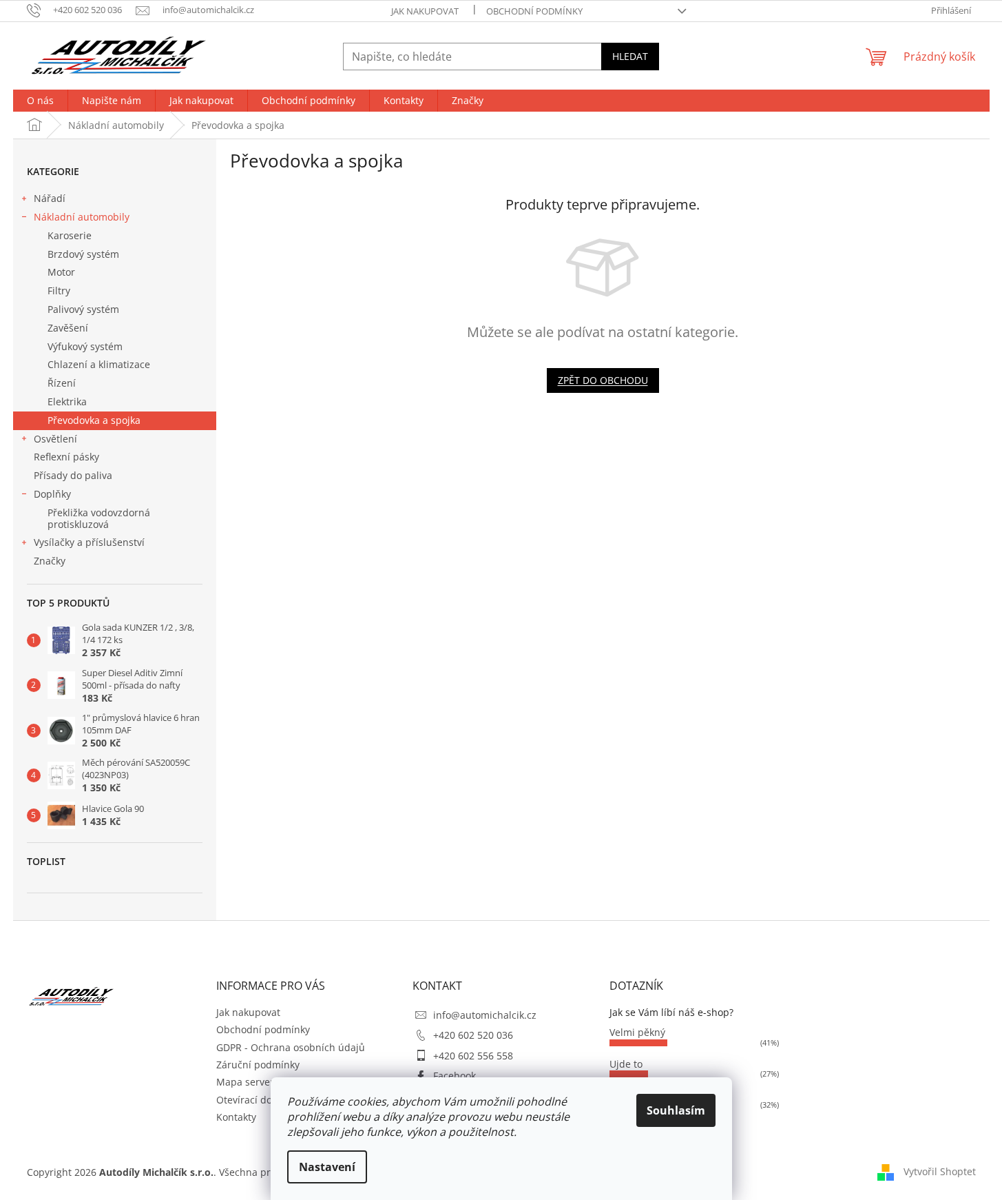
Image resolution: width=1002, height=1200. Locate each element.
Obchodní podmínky (534, 11)
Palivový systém (83, 309)
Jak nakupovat (425, 11)
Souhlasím (676, 1110)
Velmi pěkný (637, 1032)
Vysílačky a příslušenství (89, 542)
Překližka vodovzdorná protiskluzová (99, 518)
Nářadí (49, 198)
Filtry (59, 290)
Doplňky (52, 493)
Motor (61, 271)
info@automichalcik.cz (484, 1014)
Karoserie (70, 235)
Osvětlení (55, 438)
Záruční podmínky (258, 1064)
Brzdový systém (83, 254)
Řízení (62, 382)
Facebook (454, 1075)
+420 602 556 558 (473, 1055)
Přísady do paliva (73, 475)
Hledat (630, 56)
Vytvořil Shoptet (940, 1171)
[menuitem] (40, 101)
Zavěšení (68, 327)
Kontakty (236, 1116)
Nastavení (327, 1166)
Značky (49, 560)
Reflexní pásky (66, 456)
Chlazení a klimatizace (99, 364)
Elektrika (67, 401)
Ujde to (626, 1063)
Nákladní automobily (81, 216)
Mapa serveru (248, 1081)
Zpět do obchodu (603, 380)
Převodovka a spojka (94, 420)
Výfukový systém (85, 346)
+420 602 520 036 (473, 1034)
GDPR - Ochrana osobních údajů (290, 1047)
